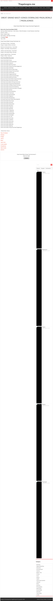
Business (5, 7)
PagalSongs (13, 599)
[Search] (52, 1)
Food (37, 575)
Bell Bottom (44, 249)
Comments (48, 168)
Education (16, 7)
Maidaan (2, 134)
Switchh (2, 149)
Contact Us (49, 599)
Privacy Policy (43, 599)
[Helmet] (39, 365)
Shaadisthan (3, 146)
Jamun (2, 138)
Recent (38, 168)
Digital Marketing (11, 7)
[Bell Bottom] (39, 287)
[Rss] (45, 1)
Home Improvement (35, 7)
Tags (38, 170)
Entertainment (21, 7)
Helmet (43, 327)
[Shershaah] (39, 519)
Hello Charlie (3, 147)
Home (2, 7)
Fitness (38, 574)
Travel (2, 9)
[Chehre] (39, 210)
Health (29, 7)
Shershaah (44, 481)
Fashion (26, 7)
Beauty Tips (39, 572)
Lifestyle (40, 7)
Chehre (43, 172)
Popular (42, 168)
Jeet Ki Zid (3, 142)
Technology (48, 7)
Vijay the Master (4, 132)
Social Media (39, 590)
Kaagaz (2, 136)
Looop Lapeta (4, 144)
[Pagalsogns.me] (26, 4)
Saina (2, 140)
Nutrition (38, 585)
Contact (26, 158)
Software (38, 591)
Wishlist (43, 404)
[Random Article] (52, 10)
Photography (39, 586)
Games (37, 577)
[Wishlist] (39, 442)
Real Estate (38, 588)
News (44, 7)
